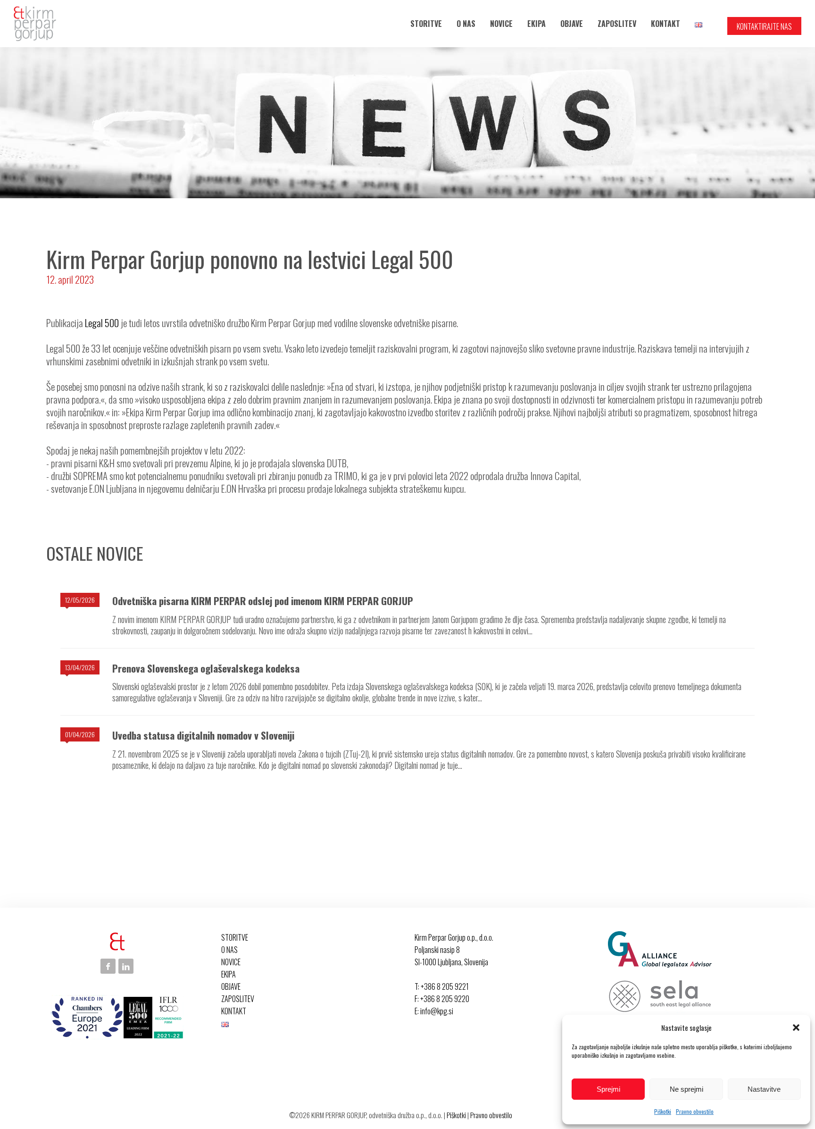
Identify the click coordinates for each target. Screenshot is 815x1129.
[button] (796, 1027)
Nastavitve (764, 1089)
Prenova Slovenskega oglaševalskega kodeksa (205, 668)
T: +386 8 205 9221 (442, 986)
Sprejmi (608, 1089)
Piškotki (662, 1111)
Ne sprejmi (686, 1089)
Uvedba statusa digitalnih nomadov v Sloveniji (203, 735)
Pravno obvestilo (695, 1111)
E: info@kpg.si (434, 1011)
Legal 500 (102, 322)
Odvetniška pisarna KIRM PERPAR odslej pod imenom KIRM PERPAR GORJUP (262, 600)
